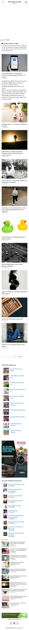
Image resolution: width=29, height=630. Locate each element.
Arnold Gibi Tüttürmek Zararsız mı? (12, 319)
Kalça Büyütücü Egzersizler (15, 500)
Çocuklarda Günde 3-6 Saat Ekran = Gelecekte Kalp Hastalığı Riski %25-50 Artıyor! (13, 75)
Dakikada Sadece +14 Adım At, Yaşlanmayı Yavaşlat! (14, 125)
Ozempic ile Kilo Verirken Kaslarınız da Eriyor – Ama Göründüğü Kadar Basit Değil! (18, 550)
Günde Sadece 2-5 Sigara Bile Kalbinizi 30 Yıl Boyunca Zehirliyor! (14, 181)
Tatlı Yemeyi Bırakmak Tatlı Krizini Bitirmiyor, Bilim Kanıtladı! (18, 597)
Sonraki (20, 356)
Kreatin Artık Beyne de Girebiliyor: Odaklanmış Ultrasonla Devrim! (18, 569)
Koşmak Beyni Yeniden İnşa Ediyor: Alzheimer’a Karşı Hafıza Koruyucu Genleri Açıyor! (12, 153)
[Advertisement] (14, 21)
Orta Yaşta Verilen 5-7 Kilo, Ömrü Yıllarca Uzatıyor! (18, 603)
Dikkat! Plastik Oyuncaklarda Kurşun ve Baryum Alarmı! (14, 238)
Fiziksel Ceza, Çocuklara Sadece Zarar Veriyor (13, 345)
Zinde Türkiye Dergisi (14, 2)
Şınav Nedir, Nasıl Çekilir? (15, 495)
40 (14, 356)
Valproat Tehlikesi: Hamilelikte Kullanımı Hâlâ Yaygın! (14, 292)
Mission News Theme (10, 627)
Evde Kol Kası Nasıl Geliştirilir (16, 522)
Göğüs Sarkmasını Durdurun (17, 410)
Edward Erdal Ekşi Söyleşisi (17, 416)
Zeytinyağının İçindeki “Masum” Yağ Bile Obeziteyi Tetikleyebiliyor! (18, 590)
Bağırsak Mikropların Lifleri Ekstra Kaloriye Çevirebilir (18, 576)
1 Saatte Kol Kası (12, 510)
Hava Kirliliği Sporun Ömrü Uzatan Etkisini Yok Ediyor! (12, 265)
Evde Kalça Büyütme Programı (16, 484)
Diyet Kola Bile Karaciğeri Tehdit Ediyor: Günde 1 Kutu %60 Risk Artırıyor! (17, 543)
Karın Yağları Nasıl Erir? (14, 505)
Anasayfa (2, 40)
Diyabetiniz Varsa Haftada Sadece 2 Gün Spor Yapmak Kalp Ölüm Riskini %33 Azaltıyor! (14, 209)
